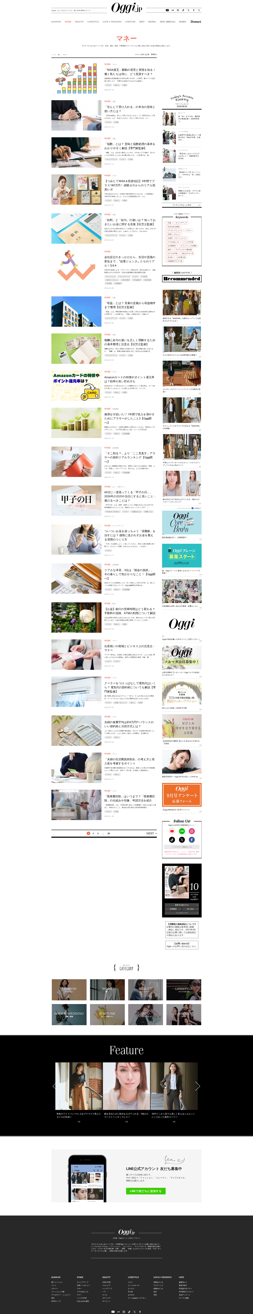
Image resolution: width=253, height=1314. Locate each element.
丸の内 (170, 257)
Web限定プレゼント (186, 1292)
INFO (142, 21)
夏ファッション (57, 1282)
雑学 (125, 85)
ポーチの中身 (172, 253)
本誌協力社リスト (185, 1288)
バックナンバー (182, 913)
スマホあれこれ (173, 242)
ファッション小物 (57, 1292)
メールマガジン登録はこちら (182, 847)
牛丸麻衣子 (137, 280)
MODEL (152, 21)
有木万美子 (126, 280)
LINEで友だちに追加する (146, 1191)
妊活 (155, 1292)
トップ (53, 55)
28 (109, 833)
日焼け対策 (106, 1282)
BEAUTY (79, 21)
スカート (54, 1288)
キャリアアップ (112, 159)
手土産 (130, 1292)
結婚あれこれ (158, 1288)
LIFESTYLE (93, 21)
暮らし (117, 85)
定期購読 (173, 909)
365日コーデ (56, 1301)
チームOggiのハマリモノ (137, 1298)
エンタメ (131, 1288)
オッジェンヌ (111, 276)
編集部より (183, 1282)
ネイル (104, 1295)
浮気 (155, 1295)
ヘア (104, 1292)
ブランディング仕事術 (188, 246)
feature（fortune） (113, 512)
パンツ (53, 1285)
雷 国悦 (109, 283)
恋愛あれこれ (137, 512)
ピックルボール (133, 1285)
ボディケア (106, 1298)
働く (59, 55)
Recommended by (184, 508)
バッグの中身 (188, 242)
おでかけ (131, 1295)
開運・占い (149, 512)
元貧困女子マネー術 (175, 261)
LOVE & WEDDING (112, 21)
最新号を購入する (182, 905)
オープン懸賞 (184, 1298)
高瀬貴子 (118, 283)
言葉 (116, 122)
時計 (53, 1298)
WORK (68, 21)
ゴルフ (130, 1282)
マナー (109, 661)
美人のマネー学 (187, 253)
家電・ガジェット (121, 703)
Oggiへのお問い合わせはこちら (181, 946)
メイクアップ (107, 1288)
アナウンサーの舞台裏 (184, 250)
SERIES (182, 21)
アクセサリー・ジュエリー (61, 1295)
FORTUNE (130, 21)
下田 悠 (144, 276)
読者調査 (127, 434)
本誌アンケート (184, 1295)
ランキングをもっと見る (181, 205)
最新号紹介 (183, 1285)
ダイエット (106, 1301)
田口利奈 (148, 280)
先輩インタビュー (112, 280)
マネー (109, 85)
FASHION (56, 21)
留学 (169, 250)
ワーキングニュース (175, 230)
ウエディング (158, 1285)
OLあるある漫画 (173, 227)
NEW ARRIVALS (167, 21)
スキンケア (106, 1285)
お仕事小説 (181, 257)
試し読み (190, 909)
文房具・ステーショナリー (177, 238)
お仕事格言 (172, 246)
